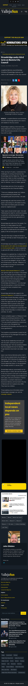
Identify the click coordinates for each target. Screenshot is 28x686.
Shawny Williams (10, 666)
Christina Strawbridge (20, 524)
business (4, 663)
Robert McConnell (20, 666)
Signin (23, 5)
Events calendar (4, 595)
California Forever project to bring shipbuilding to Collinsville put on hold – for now (17, 623)
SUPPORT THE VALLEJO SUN (14, 37)
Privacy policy (4, 607)
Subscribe (14, 6)
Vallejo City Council (19, 658)
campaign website (6, 394)
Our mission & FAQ (5, 584)
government (9, 655)
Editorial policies (4, 587)
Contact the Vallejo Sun (6, 589)
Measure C (4, 524)
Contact (19, 5)
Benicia (9, 517)
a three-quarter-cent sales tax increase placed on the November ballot (14, 246)
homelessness (21, 672)
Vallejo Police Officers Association (9, 672)
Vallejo (3, 655)
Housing (22, 661)
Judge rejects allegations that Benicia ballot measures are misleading (17, 642)
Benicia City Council (17, 517)
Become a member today (14, 431)
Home (3, 52)
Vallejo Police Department (7, 658)
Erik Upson (11, 524)
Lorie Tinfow (4, 527)
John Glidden (8, 65)
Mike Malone (13, 669)
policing (15, 655)
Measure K (18, 520)
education (13, 663)
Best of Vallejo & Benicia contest (8, 597)
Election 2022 (5, 520)
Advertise (3, 602)
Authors (14, 5)
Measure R (12, 520)
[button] (14, 499)
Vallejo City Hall (5, 661)
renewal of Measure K (7, 295)
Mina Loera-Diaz (5, 669)
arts (8, 663)
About (10, 5)
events (11, 661)
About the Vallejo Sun (5, 582)
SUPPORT (5, 5)
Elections (4, 517)
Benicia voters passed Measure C (10, 270)
